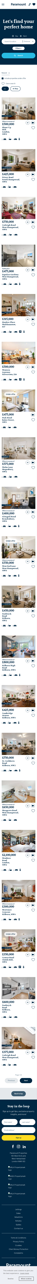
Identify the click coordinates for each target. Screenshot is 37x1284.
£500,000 (8, 123)
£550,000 (8, 562)
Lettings (18, 1209)
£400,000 (8, 512)
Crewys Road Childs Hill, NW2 (8, 959)
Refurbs (18, 1221)
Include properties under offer (15, 78)
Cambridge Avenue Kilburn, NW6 (9, 715)
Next (26, 1081)
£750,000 (8, 222)
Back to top (18, 1094)
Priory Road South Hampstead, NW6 (11, 179)
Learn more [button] (24, 1273)
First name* (8, 1122)
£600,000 (8, 1002)
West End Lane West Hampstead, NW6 (10, 568)
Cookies (18, 1245)
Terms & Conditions (18, 1238)
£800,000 (8, 661)
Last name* (26, 1122)
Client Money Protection (18, 1249)
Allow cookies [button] (26, 1278)
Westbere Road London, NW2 (6, 861)
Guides (18, 1225)
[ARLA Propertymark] (18, 1170)
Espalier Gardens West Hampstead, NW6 (10, 276)
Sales (18, 1213)
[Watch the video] (33, 123)
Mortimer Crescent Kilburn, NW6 (9, 912)
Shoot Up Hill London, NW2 (6, 130)
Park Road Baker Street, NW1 (8, 420)
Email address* (9, 1130)
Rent (25, 36)
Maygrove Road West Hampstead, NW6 (10, 812)
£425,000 (8, 174)
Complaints (18, 1253)
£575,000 (8, 463)
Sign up (18, 1138)
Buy (16, 36)
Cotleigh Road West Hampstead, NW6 (10, 227)
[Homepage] (18, 4)
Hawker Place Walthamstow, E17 (9, 324)
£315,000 (7, 319)
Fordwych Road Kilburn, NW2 (6, 617)
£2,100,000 (9, 855)
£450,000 (8, 610)
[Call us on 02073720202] (29, 4)
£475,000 (8, 270)
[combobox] (12, 41)
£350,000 (8, 954)
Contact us (18, 1228)
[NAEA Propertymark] (18, 1178)
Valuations (18, 1217)
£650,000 (8, 806)
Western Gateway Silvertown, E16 (9, 372)
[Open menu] (3, 4)
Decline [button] (10, 1278)
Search (20, 55)
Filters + (18, 48)
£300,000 (8, 905)
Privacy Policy (18, 1242)
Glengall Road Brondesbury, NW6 (9, 518)
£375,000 (8, 1052)
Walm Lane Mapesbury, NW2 (7, 469)
